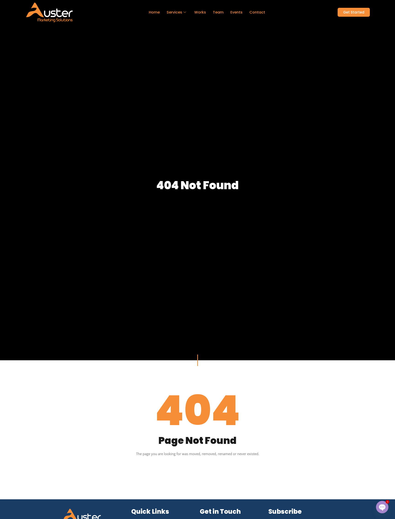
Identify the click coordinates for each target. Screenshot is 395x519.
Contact (257, 12)
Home (154, 12)
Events (236, 12)
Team (218, 12)
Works (200, 12)
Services (174, 12)
